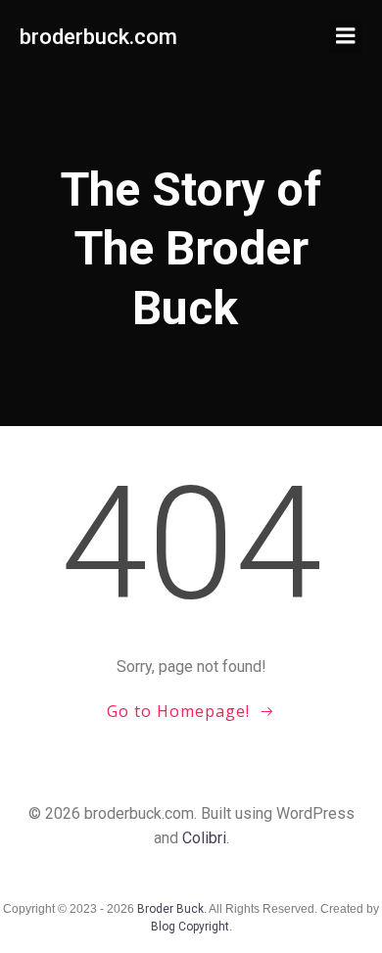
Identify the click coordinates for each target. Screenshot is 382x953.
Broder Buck (170, 909)
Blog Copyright (190, 926)
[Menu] (345, 36)
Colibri (204, 838)
